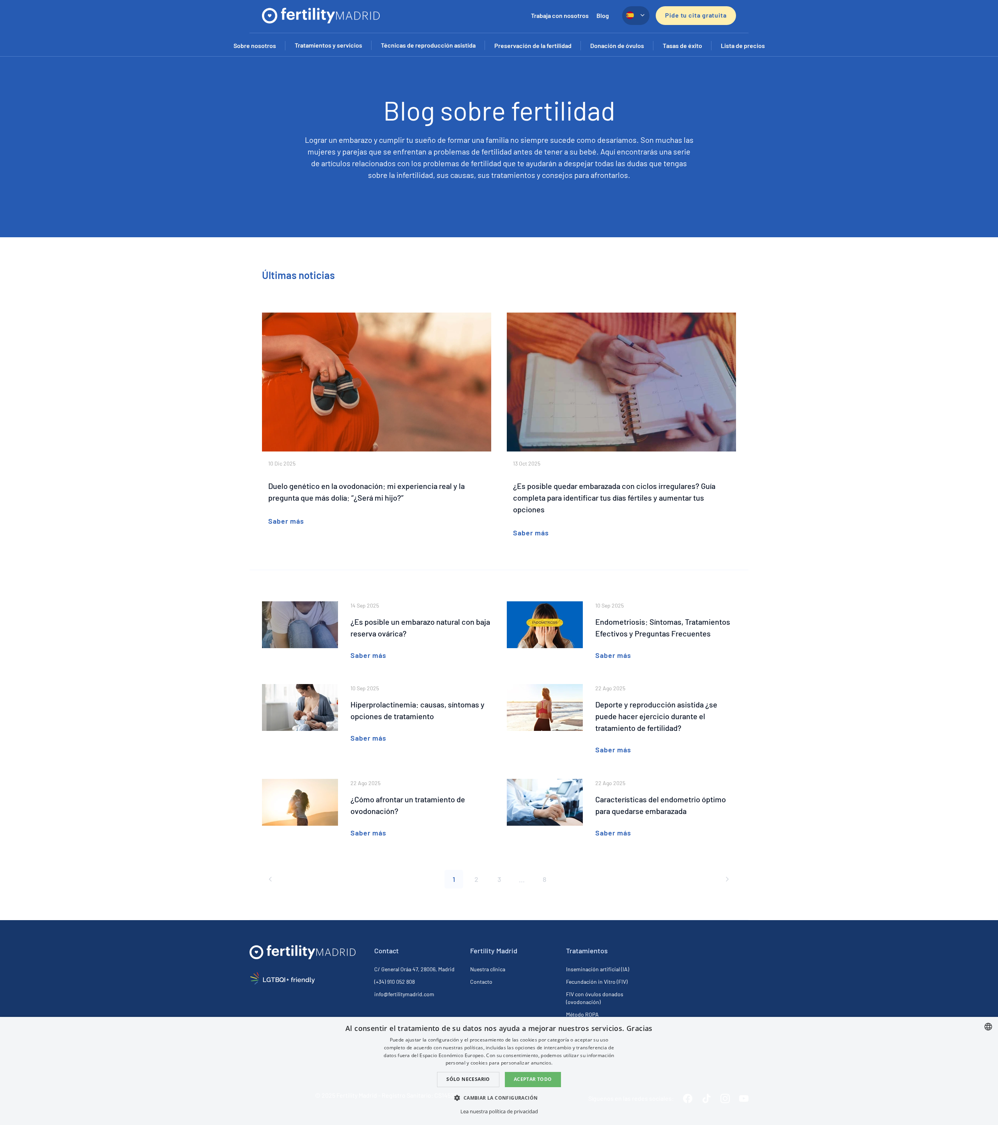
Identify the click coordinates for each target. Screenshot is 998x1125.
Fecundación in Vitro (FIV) (597, 981)
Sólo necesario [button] (468, 1079)
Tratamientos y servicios (328, 45)
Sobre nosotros (255, 45)
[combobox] (988, 1027)
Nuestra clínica (487, 969)
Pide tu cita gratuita (696, 15)
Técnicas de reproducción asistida (428, 45)
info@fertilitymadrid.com (404, 994)
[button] (499, 1097)
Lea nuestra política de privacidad (499, 1111)
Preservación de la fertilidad (533, 45)
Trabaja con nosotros (560, 15)
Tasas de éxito (682, 45)
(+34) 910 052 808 (394, 981)
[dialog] (499, 1071)
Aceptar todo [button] (533, 1079)
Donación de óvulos (617, 45)
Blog (602, 15)
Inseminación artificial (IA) (597, 969)
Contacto (481, 981)
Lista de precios (743, 45)
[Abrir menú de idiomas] (635, 15)
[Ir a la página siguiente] (726, 879)
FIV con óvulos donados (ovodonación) (594, 998)
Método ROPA (582, 1014)
